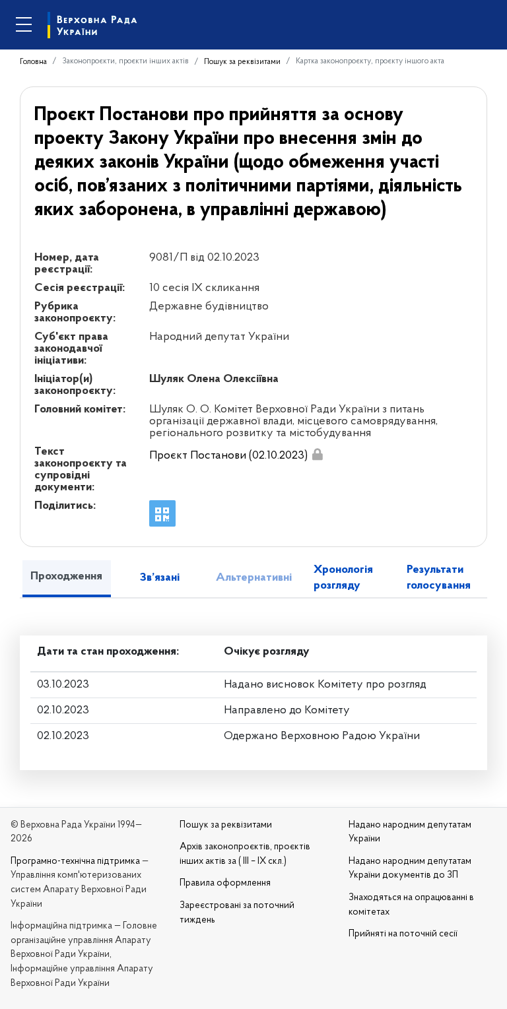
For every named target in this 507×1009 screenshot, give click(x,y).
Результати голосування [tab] (439, 577)
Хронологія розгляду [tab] (343, 577)
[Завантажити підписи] (317, 454)
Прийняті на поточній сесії (403, 934)
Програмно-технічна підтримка (75, 861)
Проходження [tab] (66, 577)
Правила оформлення (225, 883)
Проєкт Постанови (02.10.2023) (228, 456)
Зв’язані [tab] (160, 578)
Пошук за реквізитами (242, 62)
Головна (33, 62)
